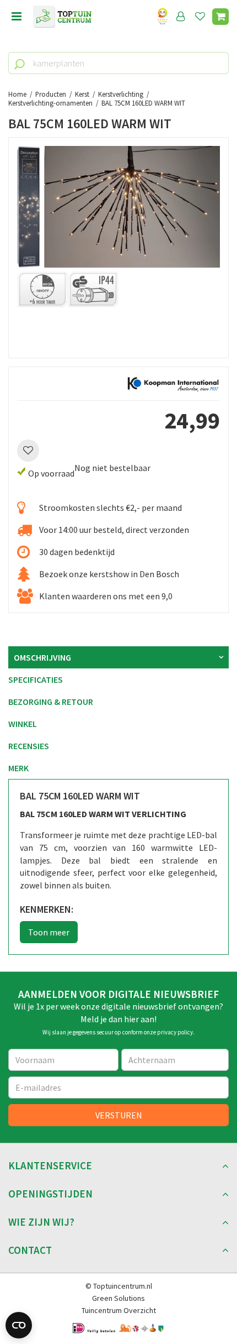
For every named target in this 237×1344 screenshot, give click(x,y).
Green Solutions (118, 1298)
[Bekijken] (220, 16)
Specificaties (35, 679)
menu (16, 16)
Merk (18, 767)
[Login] (181, 16)
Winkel (22, 723)
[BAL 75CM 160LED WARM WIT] (118, 247)
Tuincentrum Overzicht (119, 1310)
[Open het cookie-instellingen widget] (19, 1325)
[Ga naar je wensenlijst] (202, 16)
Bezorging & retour (50, 701)
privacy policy (175, 1032)
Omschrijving (42, 657)
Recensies (28, 745)
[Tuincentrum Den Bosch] (62, 17)
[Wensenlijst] (200, 16)
